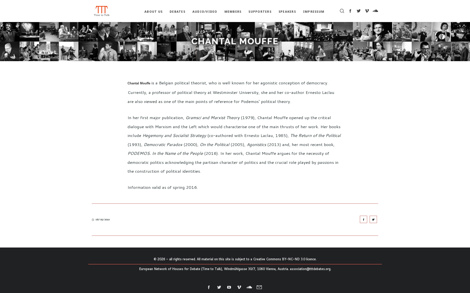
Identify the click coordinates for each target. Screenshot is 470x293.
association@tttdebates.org (310, 269)
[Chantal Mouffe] (363, 219)
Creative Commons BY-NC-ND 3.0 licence (284, 259)
